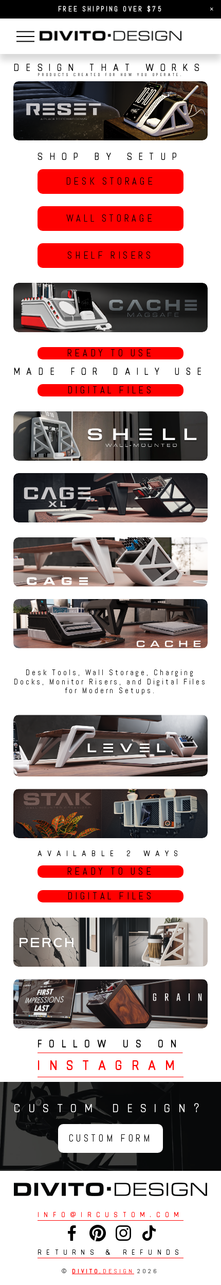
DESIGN (103, 1271)
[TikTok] (149, 1233)
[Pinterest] (97, 1233)
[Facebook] (72, 1233)
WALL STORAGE (110, 218)
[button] (211, 9)
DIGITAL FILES (110, 390)
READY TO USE (110, 353)
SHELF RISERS (110, 255)
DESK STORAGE (110, 181)
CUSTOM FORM (111, 1138)
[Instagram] (123, 1233)
